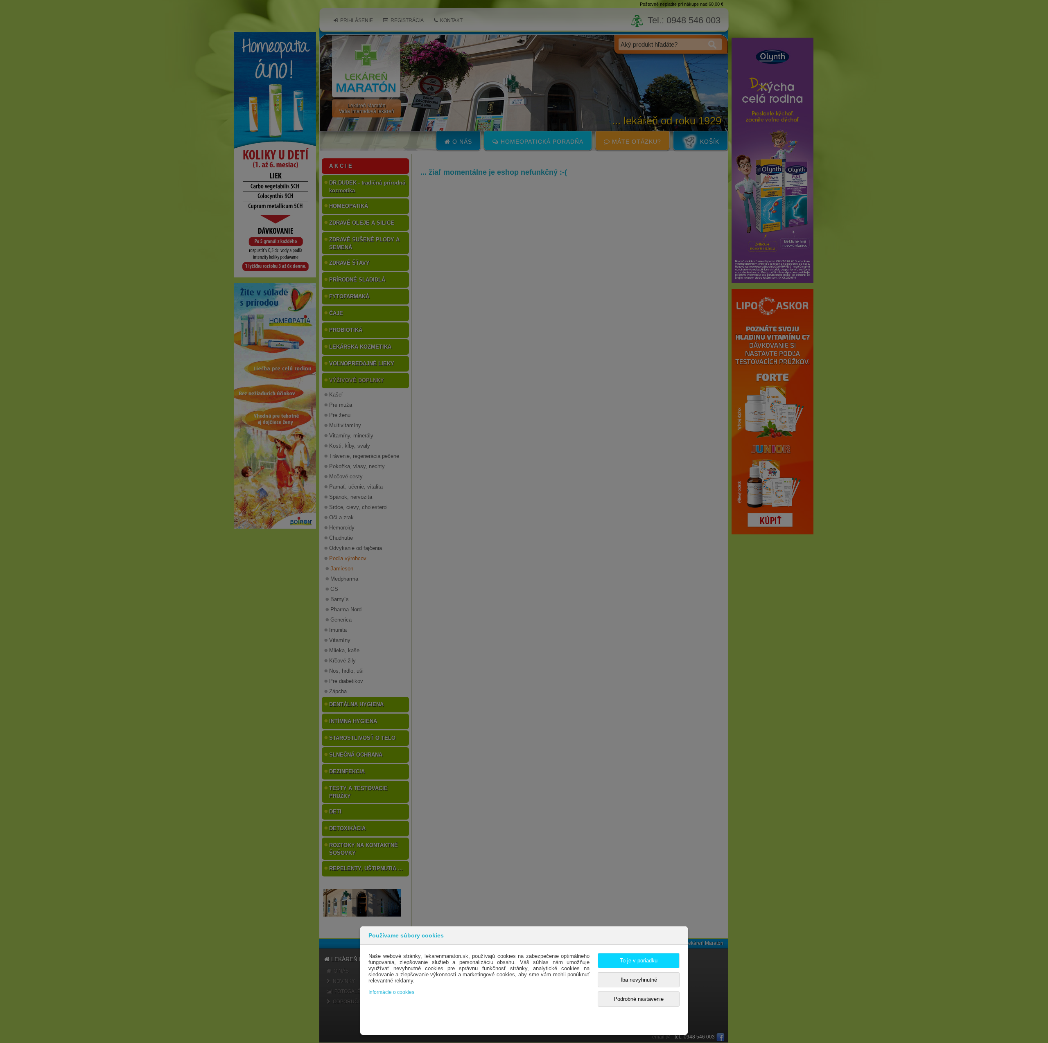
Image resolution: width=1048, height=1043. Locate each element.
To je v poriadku (638, 960)
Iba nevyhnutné (639, 980)
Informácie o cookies (391, 992)
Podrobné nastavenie (639, 999)
